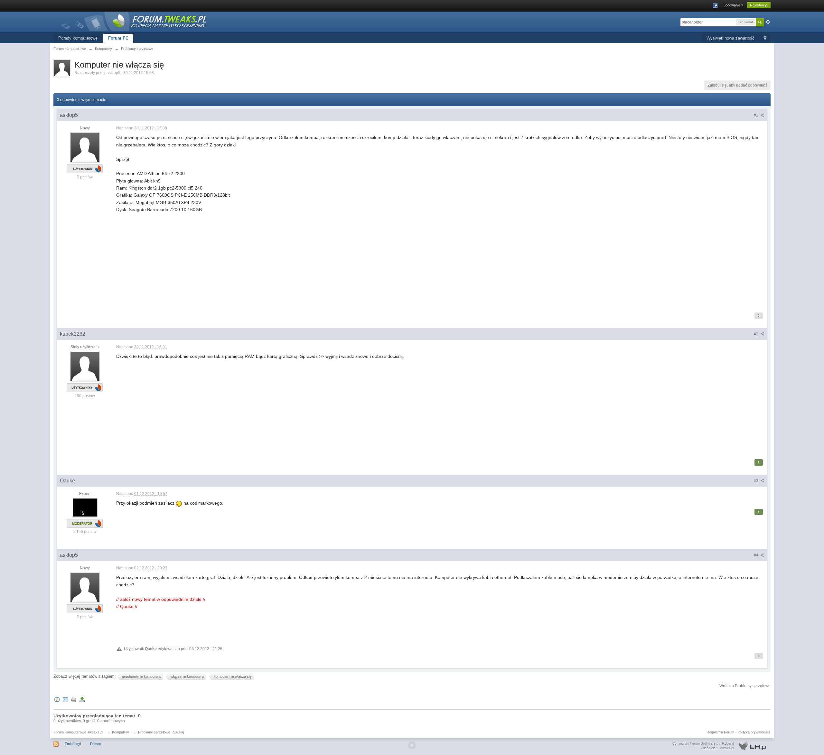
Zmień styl (73, 744)
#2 (756, 334)
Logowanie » (733, 5)
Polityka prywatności (753, 732)
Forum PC (118, 38)
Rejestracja (759, 5)
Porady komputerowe (78, 38)
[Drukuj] (73, 699)
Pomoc (95, 744)
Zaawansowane (768, 21)
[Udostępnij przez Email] (65, 699)
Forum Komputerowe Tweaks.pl (78, 732)
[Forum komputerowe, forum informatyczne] (133, 20)
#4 (756, 555)
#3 (756, 481)
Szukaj (178, 732)
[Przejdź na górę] (412, 745)
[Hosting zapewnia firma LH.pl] (721, 746)
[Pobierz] (82, 699)
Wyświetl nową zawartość (730, 38)
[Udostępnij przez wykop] (57, 699)
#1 (756, 115)
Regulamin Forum (720, 732)
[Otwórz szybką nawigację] (765, 38)
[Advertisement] (309, 258)
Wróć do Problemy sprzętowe (745, 686)
